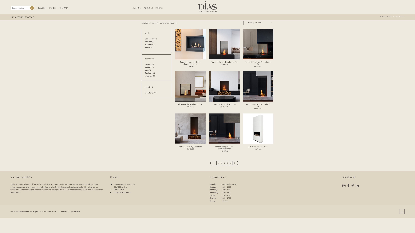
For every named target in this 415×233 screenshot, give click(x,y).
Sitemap (64, 212)
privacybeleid (75, 212)
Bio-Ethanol (149, 93)
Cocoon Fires (149, 39)
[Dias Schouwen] (207, 6)
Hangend (148, 64)
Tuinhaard (148, 73)
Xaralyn (147, 47)
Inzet (146, 70)
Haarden (389, 17)
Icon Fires (148, 44)
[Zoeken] (32, 8)
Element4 (148, 41)
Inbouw (148, 67)
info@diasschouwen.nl (122, 192)
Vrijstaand (148, 76)
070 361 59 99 (119, 190)
